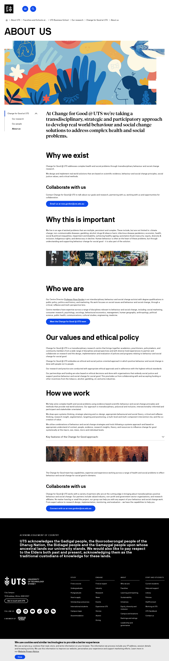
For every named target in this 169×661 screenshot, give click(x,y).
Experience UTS (102, 606)
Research (99, 593)
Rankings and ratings (129, 618)
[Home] (6, 20)
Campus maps (76, 611)
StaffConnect (150, 602)
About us (16, 129)
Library (148, 593)
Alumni (98, 616)
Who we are (125, 584)
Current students (152, 584)
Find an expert (101, 584)
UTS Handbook (151, 611)
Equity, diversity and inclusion (128, 607)
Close (20, 657)
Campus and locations (129, 614)
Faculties (124, 588)
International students (79, 606)
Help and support (152, 588)
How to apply (76, 597)
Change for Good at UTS (18, 113)
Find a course (76, 584)
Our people (17, 124)
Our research (18, 119)
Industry (99, 588)
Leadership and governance (127, 624)
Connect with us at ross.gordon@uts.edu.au (70, 508)
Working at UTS (151, 606)
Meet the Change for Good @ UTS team (68, 321)
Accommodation (77, 616)
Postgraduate (76, 593)
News (98, 597)
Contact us (149, 616)
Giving (98, 620)
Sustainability (126, 597)
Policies (148, 597)
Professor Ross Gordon (74, 299)
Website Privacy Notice (28, 651)
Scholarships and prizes (80, 602)
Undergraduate (77, 588)
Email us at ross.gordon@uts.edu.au (67, 204)
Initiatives (124, 602)
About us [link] (115, 20)
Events (98, 602)
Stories (98, 611)
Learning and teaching (129, 593)
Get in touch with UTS (16, 601)
